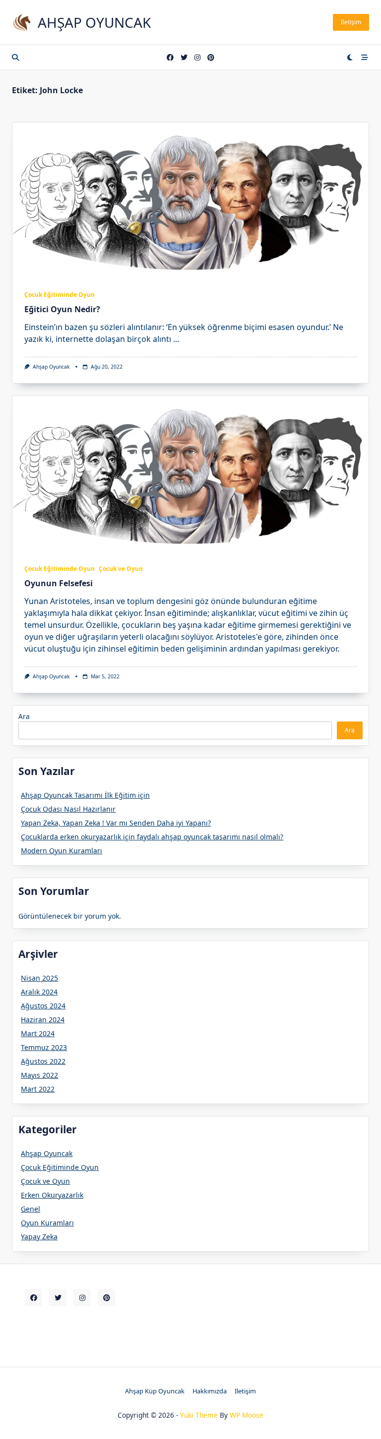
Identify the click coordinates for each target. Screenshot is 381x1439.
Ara (24, 716)
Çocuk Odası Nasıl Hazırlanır (68, 809)
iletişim (245, 1390)
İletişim (351, 22)
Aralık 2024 (39, 991)
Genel (30, 1209)
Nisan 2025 (39, 978)
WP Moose (246, 1415)
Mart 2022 (38, 1089)
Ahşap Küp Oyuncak (155, 1390)
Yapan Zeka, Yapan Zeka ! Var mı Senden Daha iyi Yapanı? (116, 823)
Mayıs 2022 (39, 1075)
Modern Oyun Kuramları (61, 850)
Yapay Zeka (39, 1236)
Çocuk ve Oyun (121, 568)
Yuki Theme (199, 1415)
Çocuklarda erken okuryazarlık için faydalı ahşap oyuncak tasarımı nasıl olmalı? (152, 836)
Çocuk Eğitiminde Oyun (59, 294)
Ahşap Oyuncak (94, 22)
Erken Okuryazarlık (52, 1195)
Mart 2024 (38, 1033)
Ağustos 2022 (43, 1061)
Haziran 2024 (42, 1019)
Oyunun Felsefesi (58, 583)
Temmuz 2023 (44, 1047)
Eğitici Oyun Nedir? (62, 309)
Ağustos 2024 (43, 1005)
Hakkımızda (209, 1390)
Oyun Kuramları (47, 1222)
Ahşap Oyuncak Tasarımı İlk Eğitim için (85, 795)
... (176, 338)
